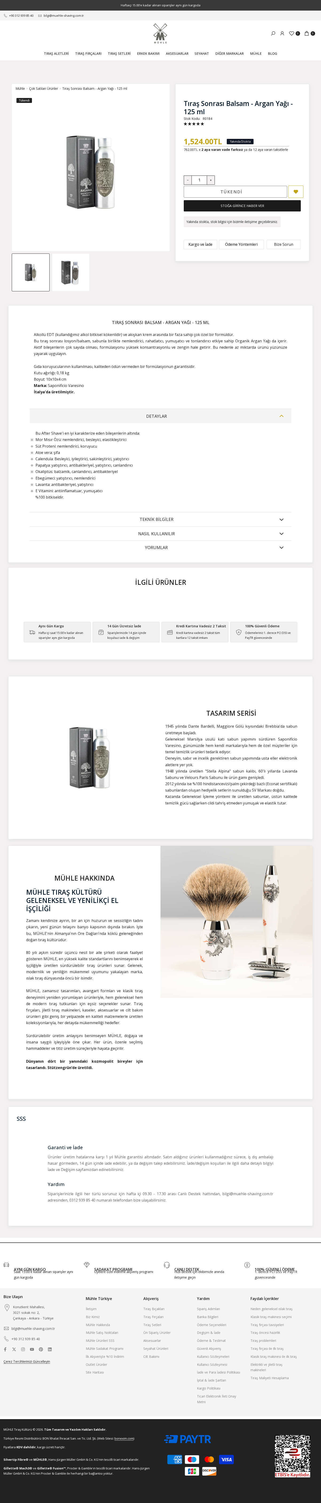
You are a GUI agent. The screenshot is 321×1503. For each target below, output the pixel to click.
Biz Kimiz (93, 1317)
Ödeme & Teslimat (211, 1340)
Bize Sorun (283, 244)
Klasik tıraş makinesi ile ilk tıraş (274, 1356)
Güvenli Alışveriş (209, 1348)
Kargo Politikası (208, 1388)
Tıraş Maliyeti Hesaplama (270, 1378)
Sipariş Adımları (208, 1309)
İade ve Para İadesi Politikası (218, 1372)
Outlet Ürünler (96, 1364)
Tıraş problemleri (263, 1340)
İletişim (91, 1309)
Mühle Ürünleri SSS (100, 1340)
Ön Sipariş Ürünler (157, 1332)
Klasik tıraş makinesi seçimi (271, 1317)
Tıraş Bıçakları (153, 1309)
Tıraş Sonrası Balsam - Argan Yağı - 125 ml (94, 88)
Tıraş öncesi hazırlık (265, 1332)
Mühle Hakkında (98, 1325)
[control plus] (211, 180)
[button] (194, 123)
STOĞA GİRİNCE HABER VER (242, 205)
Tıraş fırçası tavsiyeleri (267, 1325)
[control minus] (188, 180)
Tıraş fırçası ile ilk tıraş (267, 1348)
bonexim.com (123, 1438)
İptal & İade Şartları (211, 1380)
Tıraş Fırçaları (153, 1317)
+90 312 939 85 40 (21, 16)
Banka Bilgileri (207, 1317)
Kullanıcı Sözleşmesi (212, 1364)
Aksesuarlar (152, 1340)
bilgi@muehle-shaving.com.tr (64, 16)
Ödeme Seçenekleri (211, 1325)
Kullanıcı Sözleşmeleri (213, 1356)
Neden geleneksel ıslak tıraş (272, 1309)
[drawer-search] (273, 33)
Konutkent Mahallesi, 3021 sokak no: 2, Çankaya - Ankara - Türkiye (33, 1312)
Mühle (20, 88)
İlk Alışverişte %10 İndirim (105, 1356)
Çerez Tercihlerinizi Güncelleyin (27, 1361)
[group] (31, 272)
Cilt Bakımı (151, 1356)
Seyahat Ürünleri (155, 1348)
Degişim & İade (208, 1332)
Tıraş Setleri (152, 1325)
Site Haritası (95, 1372)
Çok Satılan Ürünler (43, 88)
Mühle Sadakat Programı (104, 1348)
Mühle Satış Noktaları (102, 1332)
